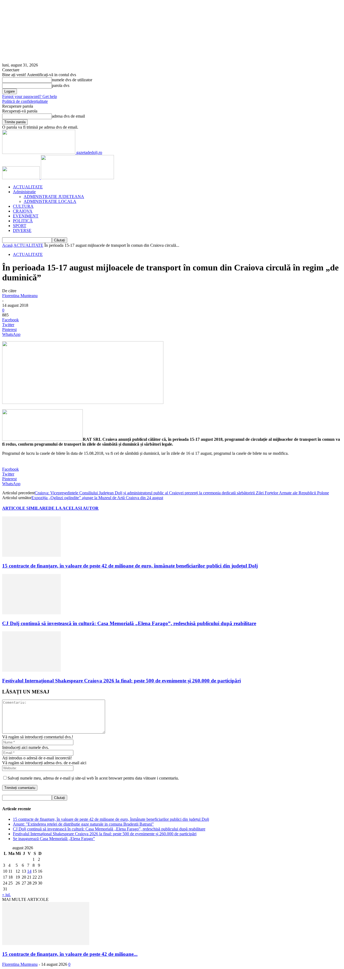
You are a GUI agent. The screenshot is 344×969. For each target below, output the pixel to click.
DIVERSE (22, 230)
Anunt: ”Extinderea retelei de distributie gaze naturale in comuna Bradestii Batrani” (83, 824)
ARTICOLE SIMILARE (25, 508)
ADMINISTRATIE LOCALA (50, 201)
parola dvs (60, 85)
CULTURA (23, 206)
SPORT (19, 225)
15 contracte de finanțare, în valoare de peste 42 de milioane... (70, 954)
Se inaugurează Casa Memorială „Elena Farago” (54, 838)
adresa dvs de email (68, 116)
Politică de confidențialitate (25, 101)
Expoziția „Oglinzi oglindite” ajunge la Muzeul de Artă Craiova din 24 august (97, 497)
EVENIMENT (25, 216)
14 (29, 871)
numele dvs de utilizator (72, 79)
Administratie (24, 191)
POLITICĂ (23, 221)
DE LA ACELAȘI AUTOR (73, 508)
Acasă (7, 245)
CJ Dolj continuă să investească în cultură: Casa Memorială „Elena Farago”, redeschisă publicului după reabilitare (129, 623)
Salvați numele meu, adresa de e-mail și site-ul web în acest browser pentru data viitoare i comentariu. (93, 778)
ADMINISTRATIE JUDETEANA (54, 196)
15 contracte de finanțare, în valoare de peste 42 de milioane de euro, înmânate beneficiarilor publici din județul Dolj (130, 566)
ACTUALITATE (28, 187)
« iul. (6, 894)
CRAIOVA (23, 211)
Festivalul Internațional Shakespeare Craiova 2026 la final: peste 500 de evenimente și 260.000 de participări (121, 680)
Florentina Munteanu (20, 295)
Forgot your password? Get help (29, 96)
